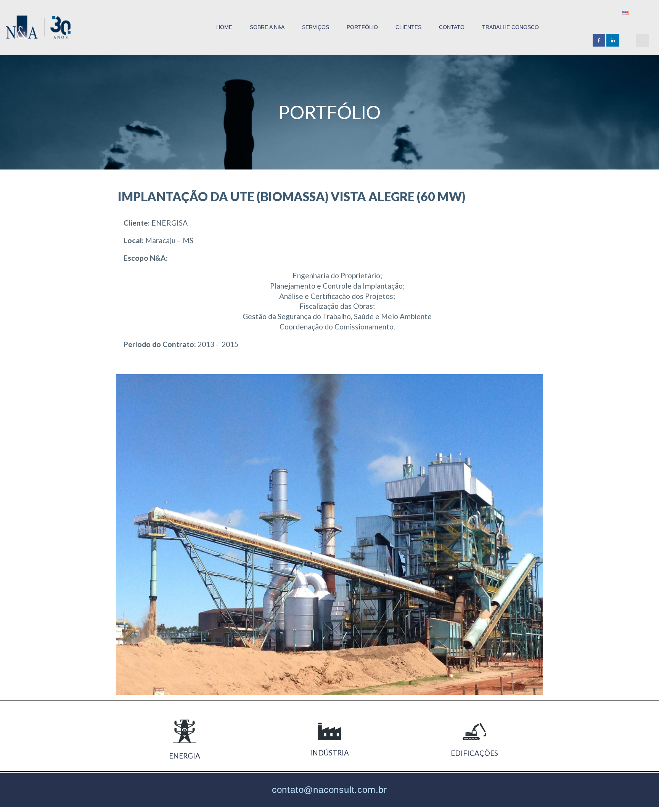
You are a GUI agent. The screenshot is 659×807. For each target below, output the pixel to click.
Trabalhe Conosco (510, 27)
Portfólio (362, 27)
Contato (452, 27)
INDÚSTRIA (329, 753)
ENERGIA (184, 756)
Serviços (315, 27)
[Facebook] (599, 40)
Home (224, 27)
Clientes (408, 27)
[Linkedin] (612, 40)
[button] (642, 40)
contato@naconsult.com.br (329, 789)
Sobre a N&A (267, 27)
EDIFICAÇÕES (474, 753)
